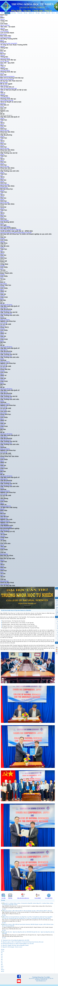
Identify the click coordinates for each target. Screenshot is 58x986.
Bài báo (2, 469)
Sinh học (2, 127)
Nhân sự (2, 289)
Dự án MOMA (38, 898)
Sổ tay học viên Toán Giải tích (7, 79)
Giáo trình (2, 466)
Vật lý (1, 121)
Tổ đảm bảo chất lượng (5, 506)
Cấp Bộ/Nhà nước (4, 524)
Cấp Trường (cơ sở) (4, 530)
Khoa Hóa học (3, 367)
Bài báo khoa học (4, 187)
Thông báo (19, 13)
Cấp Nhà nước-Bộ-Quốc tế (6, 304)
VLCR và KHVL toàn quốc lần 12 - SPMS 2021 (10, 229)
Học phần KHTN (48, 898)
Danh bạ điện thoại (4, 581)
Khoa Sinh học (3, 412)
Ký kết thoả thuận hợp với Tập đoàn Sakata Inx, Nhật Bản (16, 610)
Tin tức (1, 268)
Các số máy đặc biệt (4, 584)
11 (2, 968)
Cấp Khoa (2, 241)
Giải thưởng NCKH (4, 220)
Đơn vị (53, 13)
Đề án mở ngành (4, 82)
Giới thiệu (2, 457)
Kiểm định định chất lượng (23, 898)
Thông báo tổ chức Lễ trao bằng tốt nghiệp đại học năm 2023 (15, 940)
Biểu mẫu (2, 509)
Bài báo (2, 298)
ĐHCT (2, 13)
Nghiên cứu (31, 13)
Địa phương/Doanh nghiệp (6, 527)
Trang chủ (7, 13)
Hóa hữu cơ (3, 103)
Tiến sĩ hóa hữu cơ (4, 85)
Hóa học (2, 124)
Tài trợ (1, 575)
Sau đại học (3, 515)
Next (3, 969)
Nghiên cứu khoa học (5, 319)
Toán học (2, 118)
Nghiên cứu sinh (3, 518)
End (3, 971)
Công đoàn (2, 536)
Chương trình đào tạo (5, 58)
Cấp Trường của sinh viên (6, 313)
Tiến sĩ (1, 91)
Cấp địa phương (3, 307)
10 (2, 966)
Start (3, 949)
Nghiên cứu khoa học (5, 490)
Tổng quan (2, 28)
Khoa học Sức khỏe (4, 130)
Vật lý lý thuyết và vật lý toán (6, 100)
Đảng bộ (2, 40)
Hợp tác (2, 463)
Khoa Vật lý (2, 325)
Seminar (2, 316)
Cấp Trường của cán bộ (5, 310)
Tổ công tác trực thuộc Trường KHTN (8, 43)
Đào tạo (25, 13)
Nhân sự (2, 460)
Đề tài (1, 472)
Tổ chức (2, 539)
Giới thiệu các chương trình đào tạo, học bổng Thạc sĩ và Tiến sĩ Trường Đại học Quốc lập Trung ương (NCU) (26, 918)
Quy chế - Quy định (4, 61)
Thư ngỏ (2, 545)
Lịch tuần (4, 898)
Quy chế (2, 73)
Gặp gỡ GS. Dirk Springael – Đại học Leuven (12, 947)
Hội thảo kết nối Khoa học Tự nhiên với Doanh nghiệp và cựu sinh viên (15, 232)
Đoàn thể (48, 13)
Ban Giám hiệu (3, 34)
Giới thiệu (13, 13)
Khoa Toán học (3, 283)
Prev (3, 951)
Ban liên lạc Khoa (4, 554)
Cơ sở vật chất (3, 322)
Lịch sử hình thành (4, 31)
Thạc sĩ (2, 64)
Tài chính (2, 533)
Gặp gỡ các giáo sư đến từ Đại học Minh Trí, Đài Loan (40, 910)
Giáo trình (2, 295)
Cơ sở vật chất (3, 494)
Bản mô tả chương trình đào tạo (7, 76)
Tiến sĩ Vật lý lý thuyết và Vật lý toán (8, 88)
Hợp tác (43, 13)
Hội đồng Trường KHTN (5, 37)
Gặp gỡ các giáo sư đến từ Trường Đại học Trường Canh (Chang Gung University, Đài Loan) (22, 942)
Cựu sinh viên (3, 409)
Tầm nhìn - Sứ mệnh (4, 25)
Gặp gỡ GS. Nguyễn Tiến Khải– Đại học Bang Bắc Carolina (15, 945)
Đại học (2, 52)
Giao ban (10, 898)
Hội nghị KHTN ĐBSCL (5, 226)
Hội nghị (38, 13)
